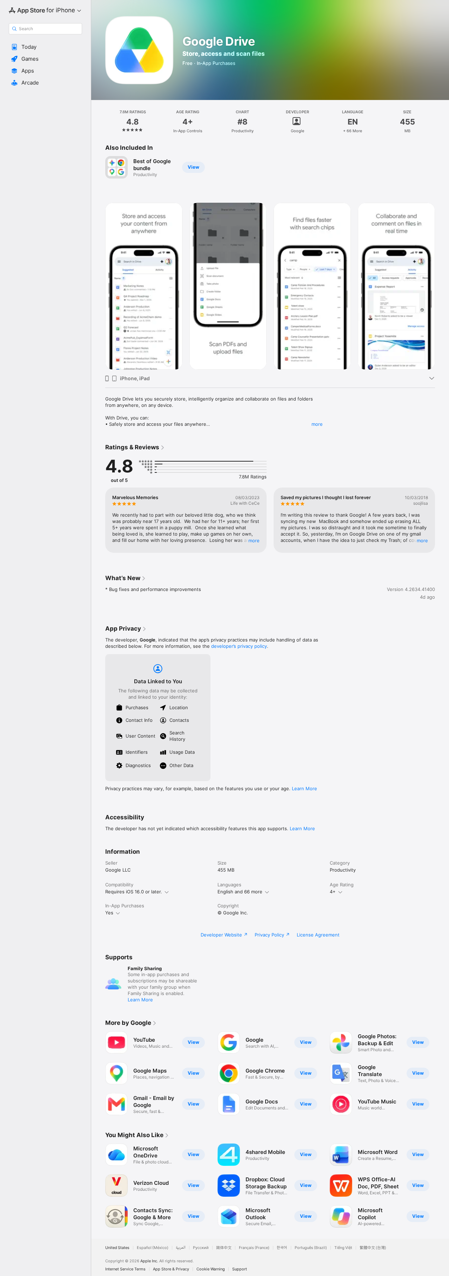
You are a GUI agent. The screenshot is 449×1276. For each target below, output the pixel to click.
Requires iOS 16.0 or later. (133, 891)
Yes (109, 912)
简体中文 (224, 1248)
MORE (254, 540)
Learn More (304, 788)
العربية (181, 1248)
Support (239, 1269)
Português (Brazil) (311, 1248)
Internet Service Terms (125, 1269)
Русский (201, 1248)
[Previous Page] (98, 286)
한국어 (282, 1248)
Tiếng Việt (343, 1248)
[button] (45, 47)
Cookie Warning (210, 1269)
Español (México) (152, 1248)
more (317, 424)
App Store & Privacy (171, 1269)
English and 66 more (239, 891)
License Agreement (318, 935)
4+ (333, 891)
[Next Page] (442, 286)
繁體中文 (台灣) (373, 1248)
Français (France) (254, 1248)
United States (117, 1248)
